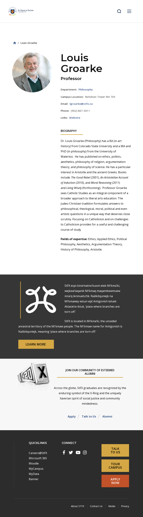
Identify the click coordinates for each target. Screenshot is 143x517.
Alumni (107, 416)
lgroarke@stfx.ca (81, 103)
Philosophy (85, 89)
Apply (72, 416)
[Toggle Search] (119, 11)
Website (74, 117)
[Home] (14, 43)
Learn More (36, 344)
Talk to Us (89, 416)
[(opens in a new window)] (64, 452)
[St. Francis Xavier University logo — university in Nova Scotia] (20, 11)
